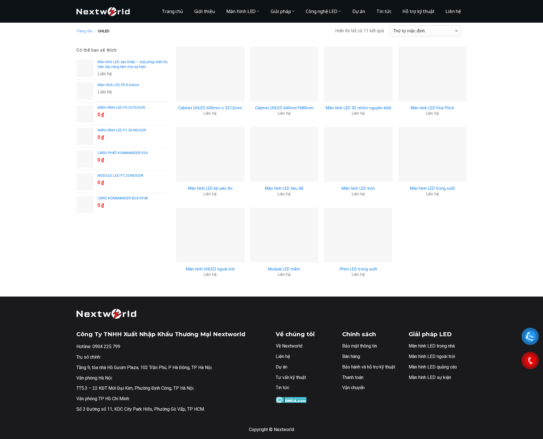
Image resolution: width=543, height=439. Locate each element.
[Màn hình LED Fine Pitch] (432, 73)
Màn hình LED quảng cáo (433, 367)
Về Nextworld (289, 346)
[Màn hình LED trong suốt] (432, 154)
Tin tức (383, 11)
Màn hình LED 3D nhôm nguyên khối (358, 108)
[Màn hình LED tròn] (358, 154)
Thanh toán (352, 377)
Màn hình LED (241, 11)
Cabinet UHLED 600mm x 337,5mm (210, 108)
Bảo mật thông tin (359, 346)
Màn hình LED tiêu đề (284, 188)
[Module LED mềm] (284, 235)
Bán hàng (351, 356)
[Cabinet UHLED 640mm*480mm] (284, 73)
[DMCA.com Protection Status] (291, 399)
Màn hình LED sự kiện (430, 377)
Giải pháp (281, 11)
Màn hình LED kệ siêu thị (210, 188)
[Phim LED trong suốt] (358, 235)
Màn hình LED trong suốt (432, 188)
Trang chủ (172, 11)
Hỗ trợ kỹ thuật (418, 11)
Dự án (358, 11)
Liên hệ (453, 11)
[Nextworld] (104, 11)
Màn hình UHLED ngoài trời (210, 269)
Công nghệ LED (321, 11)
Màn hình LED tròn (358, 188)
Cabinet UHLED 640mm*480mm (284, 108)
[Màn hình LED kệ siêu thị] (210, 154)
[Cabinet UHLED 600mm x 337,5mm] (210, 73)
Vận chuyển (353, 387)
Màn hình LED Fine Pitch (432, 108)
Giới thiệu (204, 11)
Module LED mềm (284, 269)
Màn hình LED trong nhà (432, 346)
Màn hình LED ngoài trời (432, 356)
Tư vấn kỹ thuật (291, 377)
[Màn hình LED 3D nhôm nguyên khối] (358, 73)
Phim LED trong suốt (358, 269)
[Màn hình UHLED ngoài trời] (210, 235)
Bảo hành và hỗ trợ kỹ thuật (368, 367)
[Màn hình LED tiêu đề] (284, 154)
